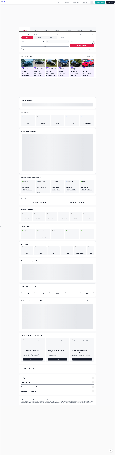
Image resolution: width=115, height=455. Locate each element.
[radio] (27, 37)
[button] (33, 41)
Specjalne (57, 30)
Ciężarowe (90, 30)
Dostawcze (46, 30)
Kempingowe (79, 30)
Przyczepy (68, 30)
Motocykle (36, 30)
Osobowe (25, 30)
